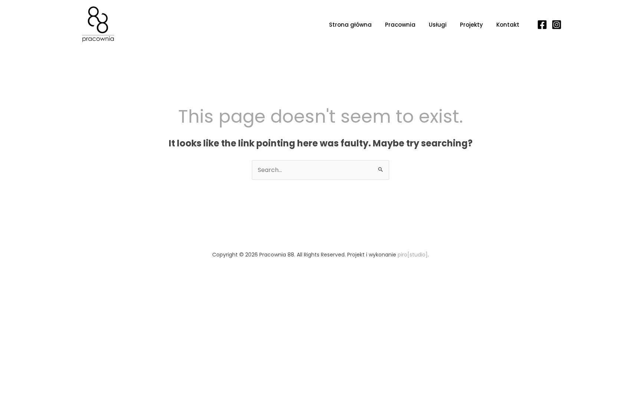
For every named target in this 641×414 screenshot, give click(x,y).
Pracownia (400, 25)
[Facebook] (542, 25)
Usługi (438, 25)
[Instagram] (557, 25)
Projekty (471, 25)
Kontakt (507, 25)
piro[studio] (413, 254)
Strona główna (350, 25)
